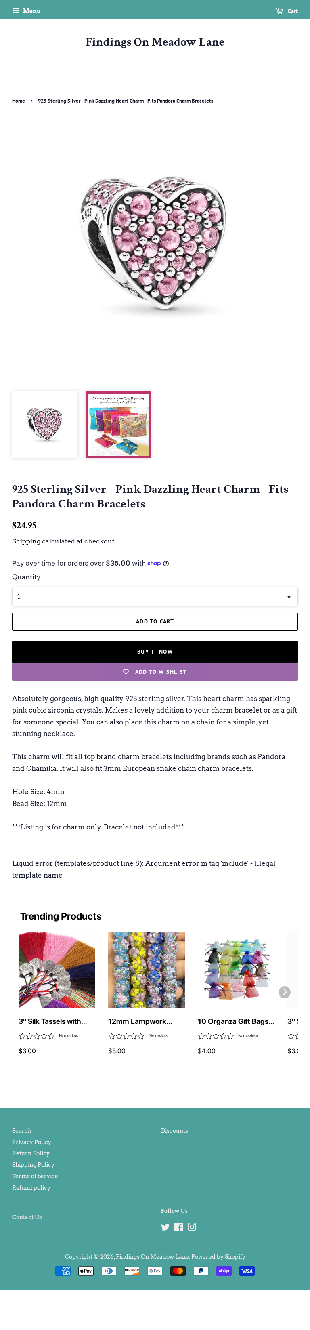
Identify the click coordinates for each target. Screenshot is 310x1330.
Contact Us (27, 1217)
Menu (31, 11)
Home (18, 100)
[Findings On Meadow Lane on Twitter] (165, 1228)
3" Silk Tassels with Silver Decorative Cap (54, 1022)
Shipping (26, 541)
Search (21, 1130)
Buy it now (155, 651)
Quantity (26, 577)
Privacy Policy (31, 1142)
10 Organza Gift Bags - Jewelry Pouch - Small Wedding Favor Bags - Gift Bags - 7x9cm (235, 1022)
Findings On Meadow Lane (155, 42)
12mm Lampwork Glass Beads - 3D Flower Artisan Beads (143, 1022)
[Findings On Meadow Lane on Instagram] (191, 1228)
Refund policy (31, 1187)
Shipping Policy (33, 1164)
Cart (292, 11)
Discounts (174, 1130)
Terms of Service (35, 1176)
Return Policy (31, 1153)
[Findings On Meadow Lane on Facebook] (178, 1228)
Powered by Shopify (218, 1257)
